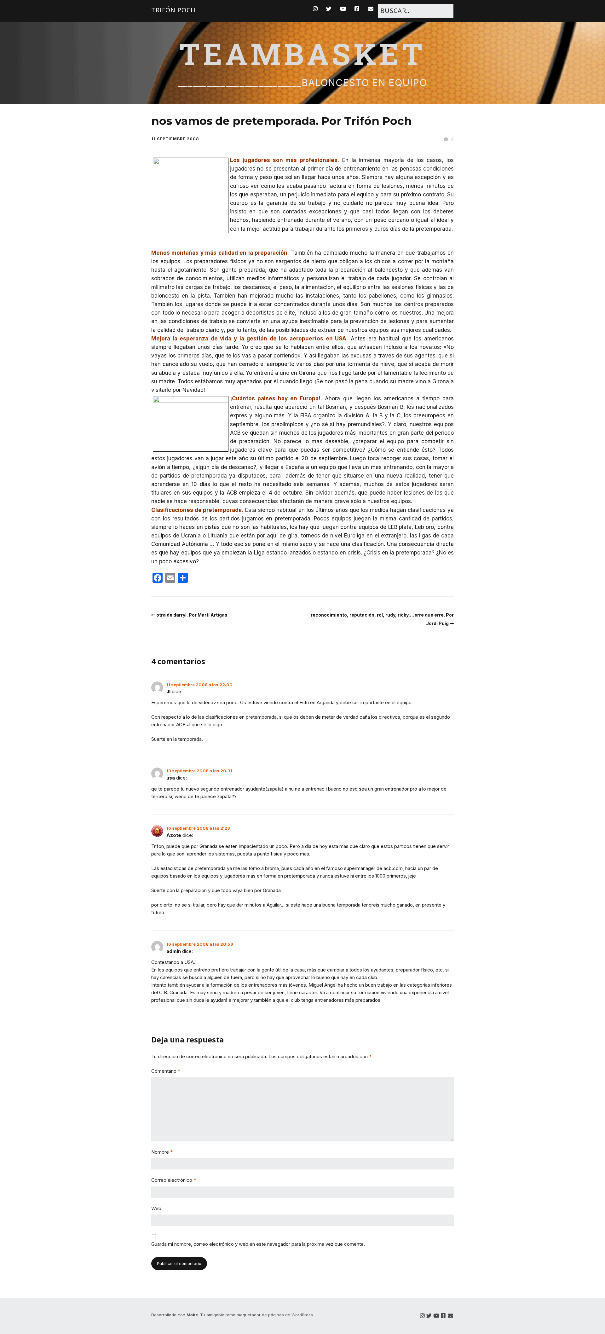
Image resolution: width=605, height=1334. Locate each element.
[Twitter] (429, 1316)
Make (192, 1314)
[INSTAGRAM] (317, 8)
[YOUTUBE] (343, 8)
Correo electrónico (173, 1180)
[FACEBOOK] (357, 8)
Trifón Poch (173, 10)
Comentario (165, 1071)
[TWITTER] (329, 8)
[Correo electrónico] (450, 1316)
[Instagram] (422, 1316)
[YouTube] (436, 1316)
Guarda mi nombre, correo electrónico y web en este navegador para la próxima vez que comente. (258, 1244)
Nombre (162, 1152)
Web (156, 1208)
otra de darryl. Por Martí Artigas (192, 615)
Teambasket (302, 53)
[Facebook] (443, 1316)
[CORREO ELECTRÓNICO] (371, 8)
